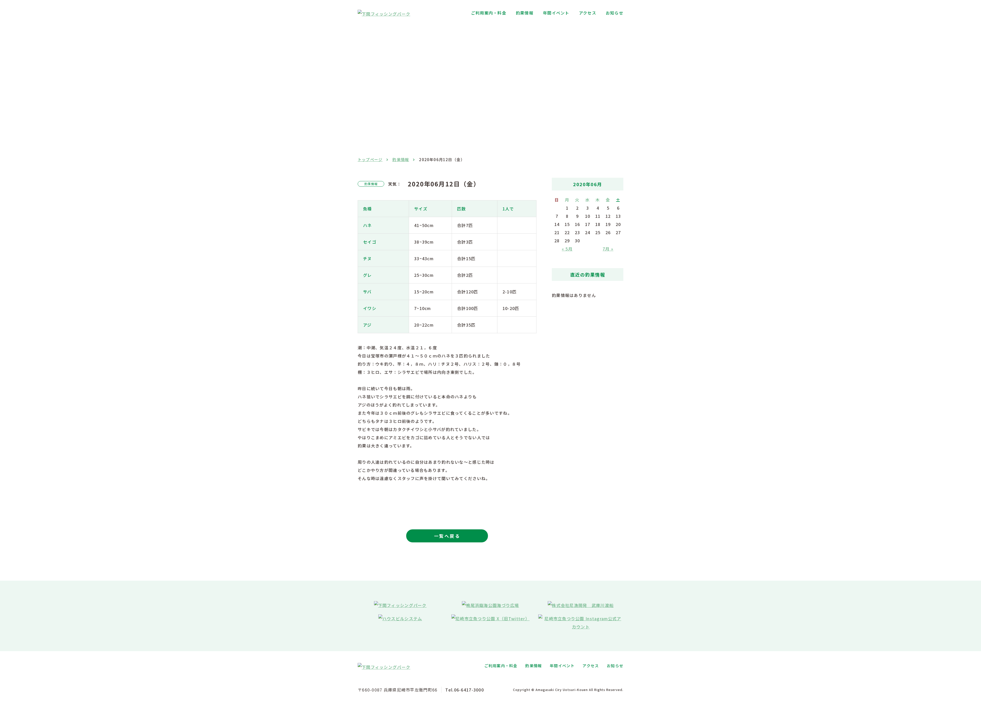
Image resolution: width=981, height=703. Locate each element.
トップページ (370, 159)
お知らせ (614, 13)
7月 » (608, 249)
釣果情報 (524, 13)
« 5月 (567, 249)
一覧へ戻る (447, 536)
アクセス (587, 13)
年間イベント (556, 13)
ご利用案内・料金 (488, 13)
